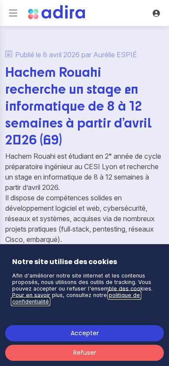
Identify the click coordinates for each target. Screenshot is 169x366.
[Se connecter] (156, 13)
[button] (13, 13)
